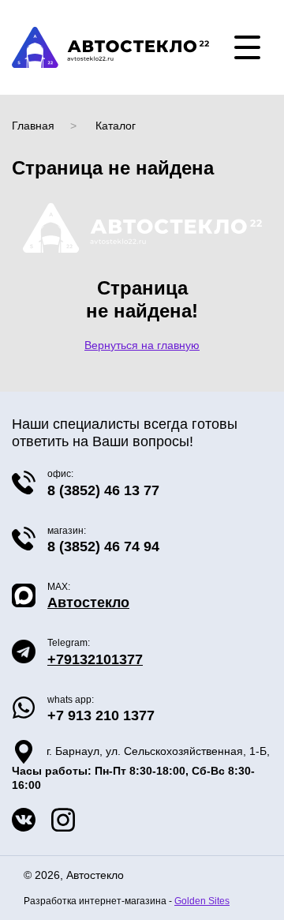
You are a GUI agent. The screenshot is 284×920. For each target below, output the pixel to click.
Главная (33, 125)
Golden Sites (202, 901)
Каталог (115, 125)
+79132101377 (95, 659)
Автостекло (88, 602)
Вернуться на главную (142, 345)
